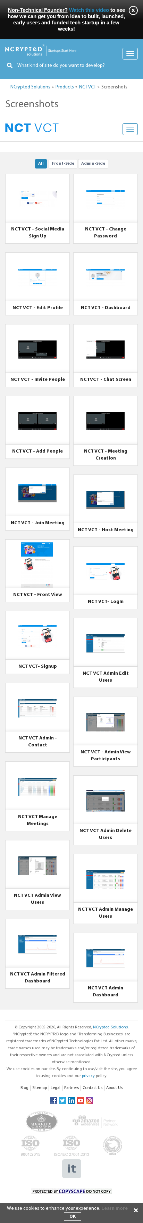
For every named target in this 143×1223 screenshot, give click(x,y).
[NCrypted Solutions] (40, 47)
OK (72, 1216)
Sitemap (39, 1088)
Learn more (114, 1208)
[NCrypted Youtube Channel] (80, 1100)
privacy (88, 1076)
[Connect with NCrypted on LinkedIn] (71, 1100)
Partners (71, 1088)
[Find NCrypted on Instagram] (89, 1100)
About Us (114, 1088)
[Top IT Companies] (71, 1162)
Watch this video (89, 10)
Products (65, 87)
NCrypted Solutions (30, 87)
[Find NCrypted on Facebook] (53, 1100)
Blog (24, 1088)
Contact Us (92, 1088)
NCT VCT (87, 87)
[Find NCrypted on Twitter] (62, 1100)
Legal (55, 1088)
